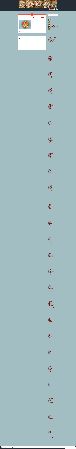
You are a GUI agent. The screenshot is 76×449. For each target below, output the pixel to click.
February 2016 (50, 173)
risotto (50, 380)
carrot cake (50, 236)
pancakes (50, 349)
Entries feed (50, 439)
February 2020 (50, 124)
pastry (50, 352)
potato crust (50, 364)
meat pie (50, 333)
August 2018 (50, 141)
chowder (50, 253)
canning (50, 234)
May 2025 (50, 62)
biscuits (50, 222)
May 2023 (50, 87)
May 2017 (50, 157)
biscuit (50, 221)
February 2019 (50, 135)
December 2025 (51, 55)
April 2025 (50, 63)
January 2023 (50, 90)
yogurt (50, 431)
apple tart (50, 207)
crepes (50, 269)
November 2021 (51, 104)
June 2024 (50, 73)
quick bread (50, 371)
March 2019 (50, 134)
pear (49, 355)
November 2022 (51, 92)
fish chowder (50, 291)
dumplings (50, 284)
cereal (50, 242)
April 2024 (50, 75)
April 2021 (50, 110)
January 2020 (50, 125)
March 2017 (50, 159)
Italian (50, 322)
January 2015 (50, 187)
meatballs (50, 334)
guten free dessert (51, 317)
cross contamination (51, 271)
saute (49, 388)
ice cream (50, 320)
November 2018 (51, 138)
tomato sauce (50, 419)
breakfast (50, 225)
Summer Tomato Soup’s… (53, 20)
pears (49, 356)
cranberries (50, 267)
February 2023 (50, 89)
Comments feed (51, 440)
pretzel (50, 366)
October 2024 (50, 70)
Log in (50, 438)
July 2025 (50, 60)
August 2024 (50, 72)
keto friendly (50, 324)
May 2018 (50, 144)
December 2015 (51, 175)
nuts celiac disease (51, 341)
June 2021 (50, 108)
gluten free (50, 301)
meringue (50, 335)
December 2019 (51, 126)
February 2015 (50, 186)
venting (50, 428)
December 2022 (51, 91)
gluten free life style (51, 307)
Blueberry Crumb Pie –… (53, 25)
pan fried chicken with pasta (52, 348)
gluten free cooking (51, 304)
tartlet (50, 415)
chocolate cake (51, 252)
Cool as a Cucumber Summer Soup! (53, 39)
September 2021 (51, 105)
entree (50, 289)
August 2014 (50, 192)
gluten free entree (51, 305)
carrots (50, 237)
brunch (50, 227)
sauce (49, 385)
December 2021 (51, 103)
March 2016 (50, 172)
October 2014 (50, 190)
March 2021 (50, 111)
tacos (49, 412)
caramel (50, 235)
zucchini (50, 432)
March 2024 (50, 76)
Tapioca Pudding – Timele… (53, 27)
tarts (49, 417)
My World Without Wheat (24, 9)
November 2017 (51, 151)
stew (49, 404)
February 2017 (50, 160)
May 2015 (50, 183)
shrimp (50, 396)
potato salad (50, 365)
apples (50, 208)
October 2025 (50, 57)
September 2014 (51, 191)
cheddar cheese (51, 243)
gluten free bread (51, 303)
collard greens (51, 259)
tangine (50, 413)
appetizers (50, 205)
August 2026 (50, 46)
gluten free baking (51, 302)
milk (49, 337)
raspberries (50, 373)
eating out (50, 285)
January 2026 (50, 54)
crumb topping (51, 273)
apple (49, 206)
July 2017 (50, 155)
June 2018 (50, 143)
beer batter (50, 220)
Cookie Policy (15, 447)
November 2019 (51, 127)
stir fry (50, 405)
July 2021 (50, 107)
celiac (49, 240)
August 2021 (50, 106)
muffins (50, 339)
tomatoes (50, 420)
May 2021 (50, 109)
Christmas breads (51, 255)
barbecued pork (51, 218)
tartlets (50, 416)
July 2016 (50, 168)
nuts (49, 340)
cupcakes (50, 274)
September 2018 (51, 140)
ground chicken (51, 315)
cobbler (50, 258)
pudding (50, 369)
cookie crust (50, 260)
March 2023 (50, 88)
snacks (50, 400)
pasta (49, 350)
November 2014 (51, 189)
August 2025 (50, 59)
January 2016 (50, 174)
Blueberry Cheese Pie (51, 35)
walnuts (50, 429)
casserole (50, 238)
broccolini (50, 226)
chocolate (50, 251)
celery (50, 239)
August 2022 (50, 95)
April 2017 (50, 158)
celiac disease (50, 241)
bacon (49, 210)
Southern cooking (51, 403)
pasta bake (50, 351)
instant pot (50, 321)
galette (50, 300)
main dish (50, 331)
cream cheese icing (51, 268)
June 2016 (50, 169)
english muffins (51, 288)
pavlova (50, 353)
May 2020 (50, 121)
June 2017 (50, 156)
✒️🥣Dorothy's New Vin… (53, 19)
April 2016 (50, 171)
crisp (49, 270)
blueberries (50, 223)
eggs (49, 287)
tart (49, 414)
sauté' (49, 387)
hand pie (50, 319)
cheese (50, 244)
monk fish (50, 338)
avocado (50, 209)
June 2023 (50, 86)
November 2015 (51, 176)
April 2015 (50, 184)
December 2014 (51, 188)
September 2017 (51, 153)
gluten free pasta (51, 308)
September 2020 (51, 118)
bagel (49, 211)
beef (49, 219)
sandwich (50, 384)
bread (49, 224)
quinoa (50, 372)
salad (49, 383)
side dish (50, 397)
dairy (49, 276)
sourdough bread (51, 402)
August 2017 (50, 154)
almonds (50, 204)
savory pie (50, 389)
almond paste (50, 203)
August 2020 (50, 119)
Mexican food (50, 336)
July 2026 (50, 47)
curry (49, 275)
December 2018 (51, 137)
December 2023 (51, 79)
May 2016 (50, 170)
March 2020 (50, 123)
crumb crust (50, 272)
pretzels (50, 367)
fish (49, 290)
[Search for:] (53, 15)
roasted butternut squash (52, 381)
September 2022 (51, 94)
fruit (49, 299)
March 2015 (50, 185)
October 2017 (50, 152)
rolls (49, 382)
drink (49, 283)
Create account (51, 437)
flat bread (50, 292)
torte (49, 421)
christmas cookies (51, 256)
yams (49, 430)
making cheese (51, 332)
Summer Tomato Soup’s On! (52, 36)
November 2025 (51, 56)
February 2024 (50, 77)
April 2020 (50, 122)
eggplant (50, 286)
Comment (42, 47)
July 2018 (50, 142)
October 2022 (50, 93)
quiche (50, 370)
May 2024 (50, 74)
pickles (50, 357)
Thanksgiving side (51, 418)
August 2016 (50, 167)
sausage (50, 386)
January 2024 (50, 78)
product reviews (51, 368)
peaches (50, 354)
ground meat (50, 316)
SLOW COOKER (51, 398)
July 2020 (50, 120)
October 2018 (50, 139)
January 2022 (50, 102)
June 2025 (50, 61)
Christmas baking (51, 254)
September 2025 (51, 58)
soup (49, 401)
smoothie (50, 399)
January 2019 (50, 136)
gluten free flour (51, 306)
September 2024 (51, 71)
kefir (49, 323)
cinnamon (50, 257)
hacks (49, 318)
